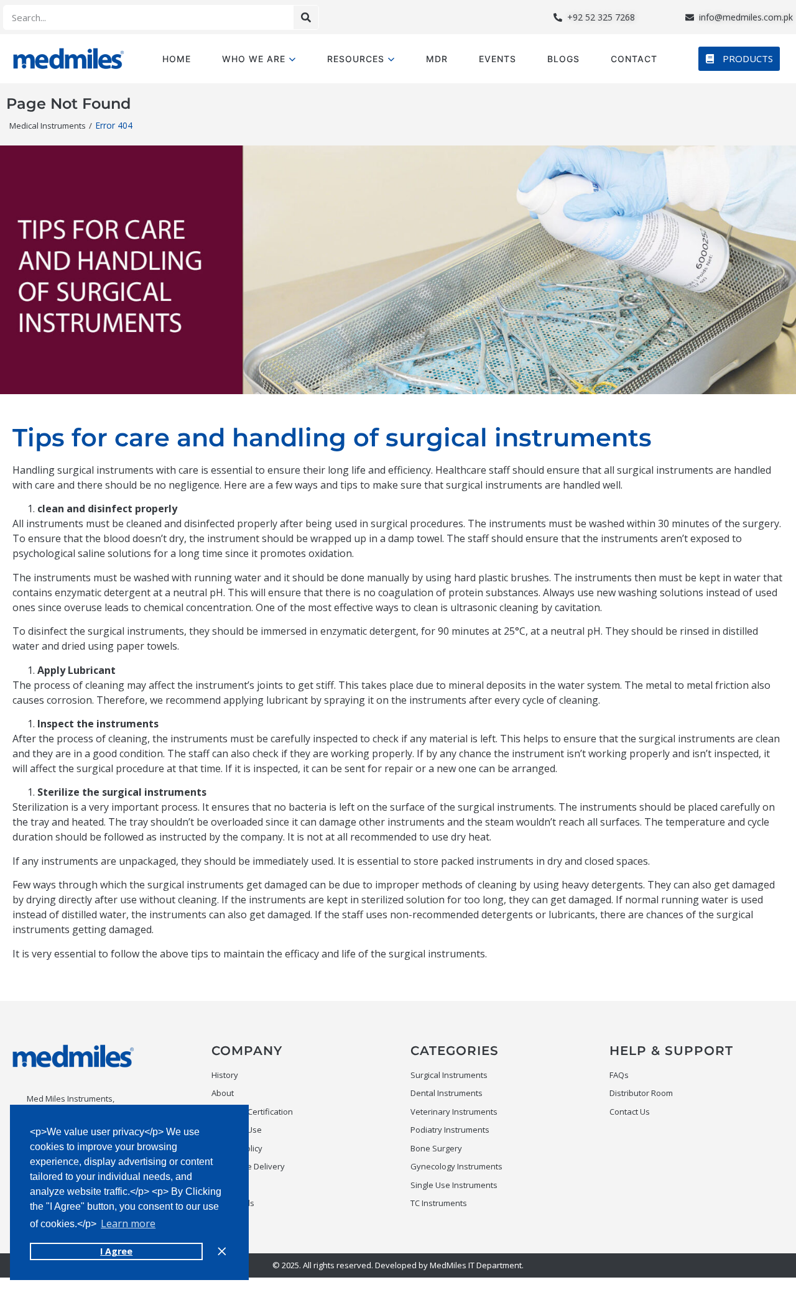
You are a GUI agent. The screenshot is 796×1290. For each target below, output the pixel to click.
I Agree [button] (116, 1251)
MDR (437, 58)
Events (497, 58)
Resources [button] (355, 58)
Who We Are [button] (253, 58)
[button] (739, 59)
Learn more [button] (128, 1223)
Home (176, 58)
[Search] (306, 17)
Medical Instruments (47, 125)
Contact (634, 58)
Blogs (563, 58)
